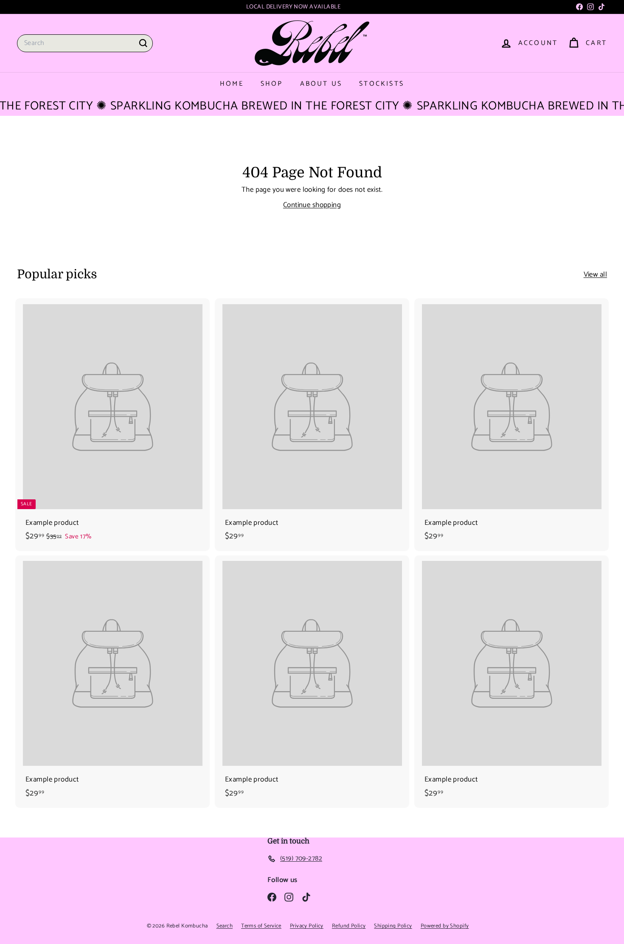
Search (224, 926)
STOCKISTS (381, 84)
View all (595, 274)
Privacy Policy (306, 926)
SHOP (272, 84)
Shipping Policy (393, 926)
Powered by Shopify (445, 926)
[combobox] (85, 43)
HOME (232, 84)
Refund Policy (349, 926)
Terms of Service (261, 926)
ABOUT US (321, 84)
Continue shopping (312, 205)
